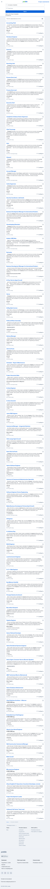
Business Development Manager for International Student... (22, 211)
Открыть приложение (43, 1)
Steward (8, 157)
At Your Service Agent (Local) (14, 280)
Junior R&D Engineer (11, 413)
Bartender (9, 252)
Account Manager (11, 171)
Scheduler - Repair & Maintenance (15, 362)
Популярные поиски (11, 825)
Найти (25, 11)
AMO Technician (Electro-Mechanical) (16, 675)
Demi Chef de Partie (11, 451)
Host (7, 143)
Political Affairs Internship (13, 320)
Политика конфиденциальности (8, 881)
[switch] (43, 18)
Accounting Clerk (11, 23)
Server (8, 294)
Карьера (3, 864)
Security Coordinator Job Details (15, 197)
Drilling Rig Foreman (11, 308)
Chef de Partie (10, 348)
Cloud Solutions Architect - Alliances (16, 700)
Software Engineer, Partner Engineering (17, 492)
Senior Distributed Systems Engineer (16, 645)
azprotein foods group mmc (24, 835)
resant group (21, 836)
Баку (7, 829)
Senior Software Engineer (13, 465)
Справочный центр (5, 866)
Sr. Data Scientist (11, 400)
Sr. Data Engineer (11, 388)
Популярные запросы (37, 862)
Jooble (8, 886)
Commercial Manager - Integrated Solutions (18, 426)
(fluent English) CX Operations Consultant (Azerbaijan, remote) (23, 784)
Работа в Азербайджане (6, 868)
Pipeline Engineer (11, 620)
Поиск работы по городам (36, 831)
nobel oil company (22, 845)
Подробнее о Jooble (6, 862)
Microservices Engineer (12, 769)
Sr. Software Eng (10, 531)
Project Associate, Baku (12, 375)
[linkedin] (11, 873)
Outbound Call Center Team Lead (15, 809)
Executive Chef (10, 102)
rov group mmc (21, 831)
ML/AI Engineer (10, 544)
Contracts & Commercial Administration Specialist (20, 479)
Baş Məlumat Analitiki (12, 582)
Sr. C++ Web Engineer (12, 569)
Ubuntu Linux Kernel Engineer (14, 729)
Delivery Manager (11, 336)
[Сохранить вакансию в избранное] (43, 23)
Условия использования (6, 879)
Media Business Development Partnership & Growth (20, 506)
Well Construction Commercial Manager (17, 744)
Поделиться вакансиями (22, 862)
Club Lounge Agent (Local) (13, 439)
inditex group (21, 841)
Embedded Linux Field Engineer (14, 715)
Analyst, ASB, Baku (11, 238)
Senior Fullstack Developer (13, 633)
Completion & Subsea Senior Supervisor (17, 116)
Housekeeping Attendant (13, 224)
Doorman (8, 49)
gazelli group (21, 843)
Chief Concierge (10, 129)
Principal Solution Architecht (14, 595)
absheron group (22, 838)
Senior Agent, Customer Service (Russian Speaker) (20, 659)
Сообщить (40, 33)
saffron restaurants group (24, 833)
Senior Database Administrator (14, 687)
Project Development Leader (14, 796)
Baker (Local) (9, 756)
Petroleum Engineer (11, 37)
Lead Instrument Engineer (13, 556)
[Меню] (1, 1)
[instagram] (5, 873)
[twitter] (8, 873)
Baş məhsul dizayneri (12, 607)
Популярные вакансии (35, 829)
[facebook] (2, 873)
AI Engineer (9, 518)
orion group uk (21, 840)
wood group (21, 829)
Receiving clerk (10, 63)
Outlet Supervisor (11, 184)
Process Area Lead (11, 77)
